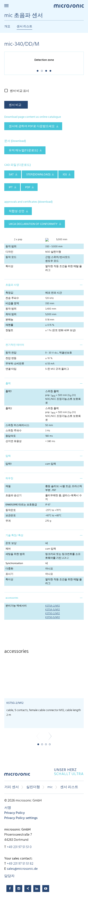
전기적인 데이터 (15, 345)
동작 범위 (11, 246)
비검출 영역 (12, 303)
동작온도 (11, 510)
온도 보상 (11, 543)
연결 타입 (11, 369)
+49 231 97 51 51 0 (19, 847)
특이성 (9, 266)
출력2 (9, 408)
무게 (8, 521)
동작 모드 (11, 257)
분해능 (9, 320)
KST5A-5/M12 (52, 610)
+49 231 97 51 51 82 (20, 864)
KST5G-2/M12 (52, 613)
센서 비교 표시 (19, 91)
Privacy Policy (14, 813)
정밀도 (9, 330)
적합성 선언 (16, 211)
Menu (6, 5)
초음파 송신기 (14, 495)
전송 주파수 (12, 298)
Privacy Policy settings (21, 818)
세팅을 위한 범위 (15, 554)
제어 (8, 549)
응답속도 (11, 436)
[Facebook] (9, 888)
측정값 (9, 293)
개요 (7, 26)
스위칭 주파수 (14, 431)
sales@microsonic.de (22, 869)
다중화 (9, 569)
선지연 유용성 (14, 441)
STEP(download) (38, 174)
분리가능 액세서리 (16, 606)
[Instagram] (18, 888)
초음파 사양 (12, 285)
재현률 (9, 325)
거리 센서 (11, 787)
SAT (11, 174)
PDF (27, 187)
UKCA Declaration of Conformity (33, 224)
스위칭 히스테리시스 (17, 425)
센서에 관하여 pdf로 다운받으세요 (32, 126)
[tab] (44, 284)
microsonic (17, 776)
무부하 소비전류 (15, 364)
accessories (12, 598)
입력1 (9, 464)
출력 (8, 383)
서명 (7, 808)
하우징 (9, 478)
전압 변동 (11, 358)
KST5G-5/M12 (52, 617)
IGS (65, 174)
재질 (8, 486)
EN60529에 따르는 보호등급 (21, 505)
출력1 (9, 391)
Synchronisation (14, 563)
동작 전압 (11, 353)
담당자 (9, 876)
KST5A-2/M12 (52, 606)
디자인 (9, 252)
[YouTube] (45, 888)
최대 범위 (11, 314)
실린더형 (33, 787)
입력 (8, 456)
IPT (11, 187)
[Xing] (27, 888)
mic (50, 787)
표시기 (9, 574)
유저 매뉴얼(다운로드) (23, 150)
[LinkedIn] (36, 888)
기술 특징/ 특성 (14, 535)
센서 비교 (15, 105)
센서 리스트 (24, 26)
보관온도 (11, 515)
